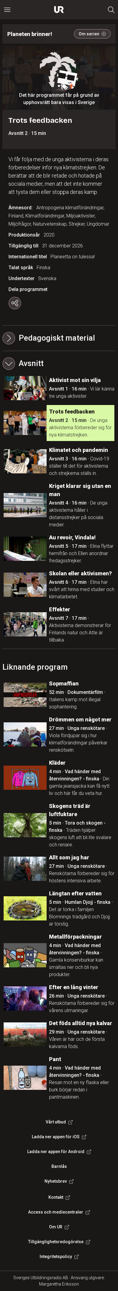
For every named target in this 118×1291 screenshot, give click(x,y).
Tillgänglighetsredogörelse (56, 1241)
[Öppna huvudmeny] (7, 9)
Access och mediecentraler (55, 1212)
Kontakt (55, 1197)
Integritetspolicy (56, 1256)
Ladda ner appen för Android (55, 1151)
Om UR (55, 1226)
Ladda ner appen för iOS (56, 1136)
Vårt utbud (56, 1121)
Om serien (89, 33)
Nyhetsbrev (55, 1181)
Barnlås (59, 1166)
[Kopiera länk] (14, 303)
